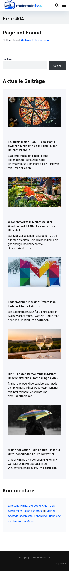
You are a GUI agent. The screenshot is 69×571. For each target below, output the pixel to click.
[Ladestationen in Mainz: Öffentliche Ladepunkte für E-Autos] (34, 272)
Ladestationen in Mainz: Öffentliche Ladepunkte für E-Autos (32, 304)
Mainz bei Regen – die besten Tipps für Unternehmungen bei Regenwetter (34, 452)
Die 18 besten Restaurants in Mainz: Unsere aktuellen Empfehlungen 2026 (33, 376)
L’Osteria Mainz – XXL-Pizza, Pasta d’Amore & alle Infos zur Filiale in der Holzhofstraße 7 (32, 146)
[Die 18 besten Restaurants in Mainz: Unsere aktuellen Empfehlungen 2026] (34, 344)
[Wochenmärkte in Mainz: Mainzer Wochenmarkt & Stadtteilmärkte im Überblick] (34, 192)
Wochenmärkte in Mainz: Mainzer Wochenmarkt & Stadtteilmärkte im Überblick (31, 226)
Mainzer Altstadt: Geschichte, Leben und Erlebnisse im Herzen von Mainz (34, 516)
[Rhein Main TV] (23, 5)
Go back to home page (35, 40)
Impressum (61, 563)
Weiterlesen (22, 168)
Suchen (7, 59)
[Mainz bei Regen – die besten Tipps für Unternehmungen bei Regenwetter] (34, 420)
